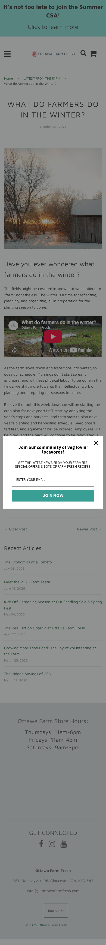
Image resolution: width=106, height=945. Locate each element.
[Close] (96, 442)
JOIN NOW (53, 495)
